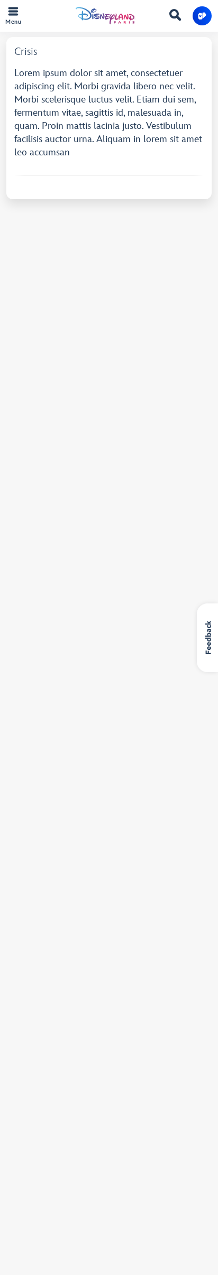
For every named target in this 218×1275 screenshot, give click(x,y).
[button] (202, 15)
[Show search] (175, 16)
